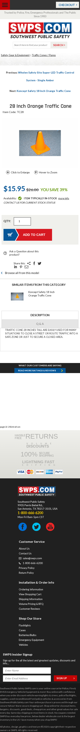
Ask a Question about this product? (24, 253)
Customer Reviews (29, 608)
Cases (22, 630)
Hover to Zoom (48, 172)
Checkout (67, 5)
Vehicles (23, 644)
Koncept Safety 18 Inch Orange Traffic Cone (40, 90)
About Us (24, 548)
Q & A (40, 323)
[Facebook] (34, 263)
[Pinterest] (21, 267)
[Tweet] (40, 263)
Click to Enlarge (20, 172)
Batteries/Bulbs (27, 635)
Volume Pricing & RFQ (31, 603)
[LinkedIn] (15, 267)
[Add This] (29, 263)
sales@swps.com (32, 558)
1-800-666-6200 (33, 563)
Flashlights (25, 625)
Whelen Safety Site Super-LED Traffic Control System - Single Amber (40, 76)
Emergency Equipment (31, 639)
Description (40, 315)
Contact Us (25, 553)
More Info (63, 198)
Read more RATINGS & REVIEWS (37, 370)
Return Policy (26, 572)
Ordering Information (31, 589)
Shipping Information (31, 599)
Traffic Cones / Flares (44, 55)
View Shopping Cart (30, 594)
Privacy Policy (27, 567)
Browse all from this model (22, 273)
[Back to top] (67, 719)
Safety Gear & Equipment (15, 55)
